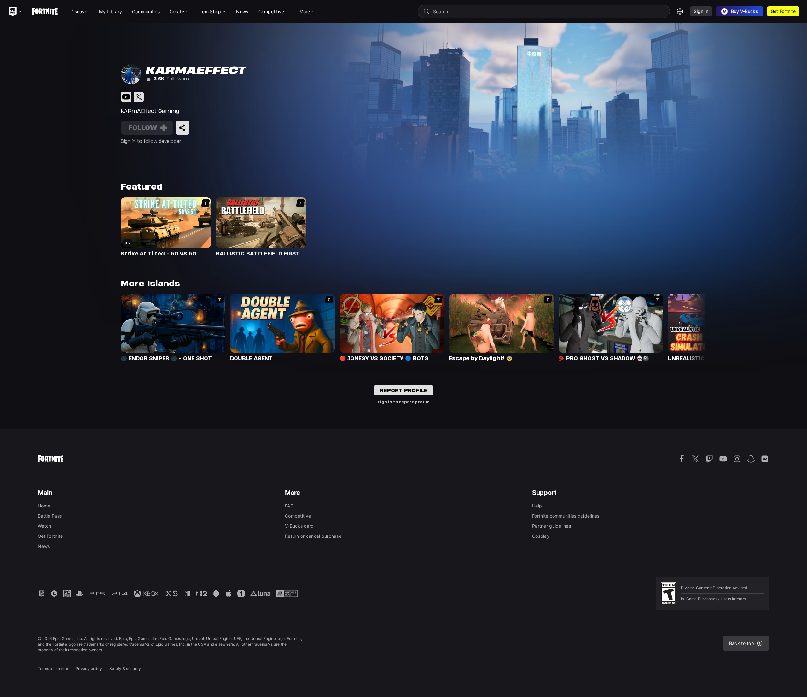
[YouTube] (126, 97)
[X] (139, 97)
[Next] (689, 327)
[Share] (182, 128)
